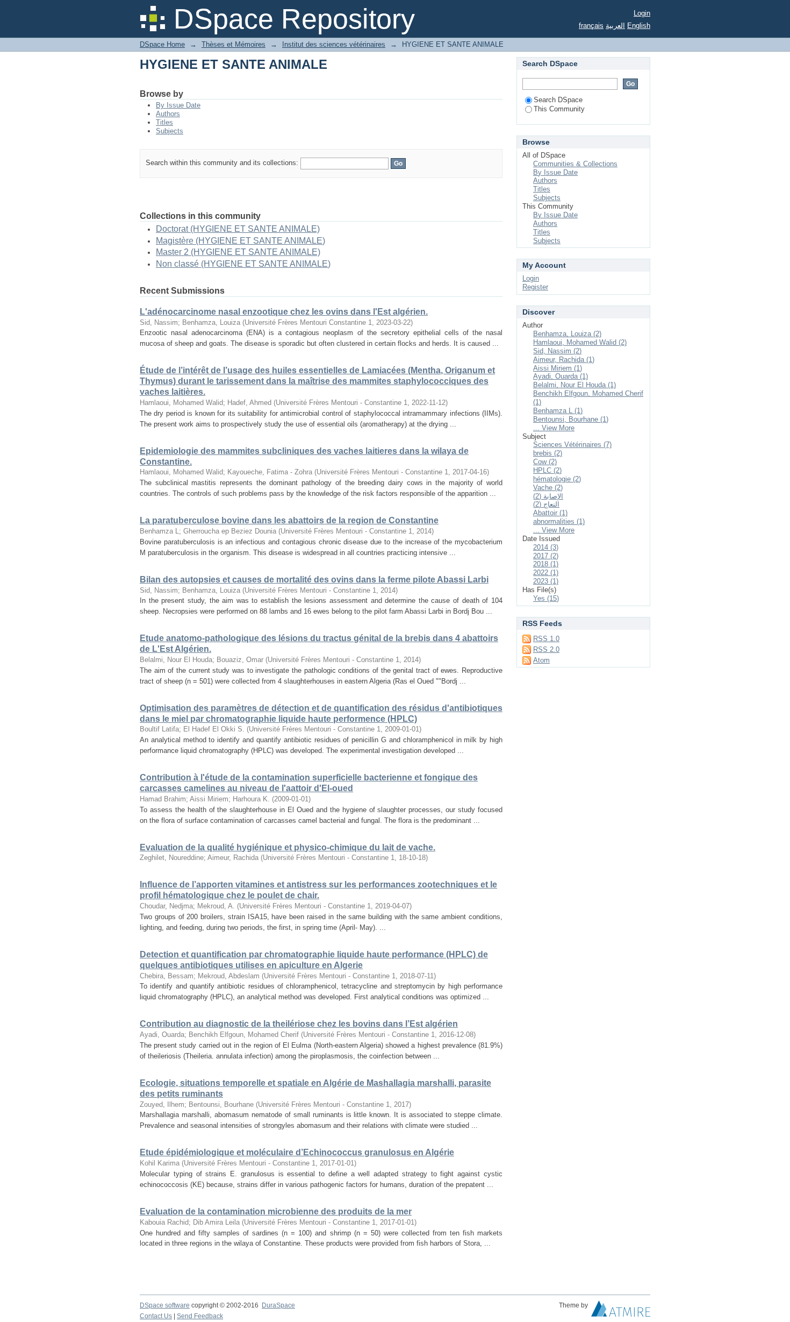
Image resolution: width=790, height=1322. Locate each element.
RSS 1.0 (546, 639)
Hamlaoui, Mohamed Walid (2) (580, 342)
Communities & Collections (575, 164)
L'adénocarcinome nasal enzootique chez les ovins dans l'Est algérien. (284, 311)
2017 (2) (545, 556)
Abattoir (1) (550, 513)
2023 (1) (545, 581)
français (591, 26)
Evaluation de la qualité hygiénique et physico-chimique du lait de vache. (287, 847)
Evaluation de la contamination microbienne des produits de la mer (276, 1211)
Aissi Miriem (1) (557, 368)
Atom (541, 660)
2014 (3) (545, 547)
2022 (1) (545, 572)
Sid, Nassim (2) (557, 351)
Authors (168, 114)
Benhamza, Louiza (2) (567, 334)
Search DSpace (558, 100)
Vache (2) (548, 488)
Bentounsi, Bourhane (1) (570, 419)
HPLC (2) (547, 470)
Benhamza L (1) (558, 411)
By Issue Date (178, 105)
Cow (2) (545, 462)
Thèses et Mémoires (233, 44)
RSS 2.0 (546, 649)
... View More (553, 428)
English (638, 26)
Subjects (169, 131)
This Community (559, 109)
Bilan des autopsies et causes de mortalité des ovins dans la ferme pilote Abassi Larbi (314, 579)
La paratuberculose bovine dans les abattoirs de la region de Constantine (289, 520)
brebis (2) (547, 453)
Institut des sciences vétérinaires (333, 44)
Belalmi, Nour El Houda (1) (574, 385)
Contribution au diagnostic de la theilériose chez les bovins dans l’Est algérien (299, 1023)
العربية (615, 26)
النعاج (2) (546, 504)
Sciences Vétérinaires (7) (572, 444)
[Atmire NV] (620, 1311)
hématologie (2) (557, 479)
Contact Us (156, 1316)
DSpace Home (162, 44)
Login (642, 13)
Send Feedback (200, 1316)
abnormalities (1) (559, 521)
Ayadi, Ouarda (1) (560, 376)
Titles (164, 122)
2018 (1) (545, 564)
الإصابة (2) (548, 496)
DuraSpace (278, 1305)
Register (535, 287)
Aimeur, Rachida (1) (563, 360)
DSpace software (165, 1305)
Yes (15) (546, 598)
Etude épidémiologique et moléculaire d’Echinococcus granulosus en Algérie (297, 1152)
